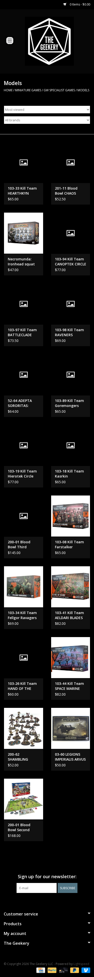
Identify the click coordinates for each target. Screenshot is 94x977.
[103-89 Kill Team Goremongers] (70, 374)
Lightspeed (81, 964)
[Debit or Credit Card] (62, 970)
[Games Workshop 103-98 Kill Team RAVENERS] (70, 303)
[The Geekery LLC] (57, 41)
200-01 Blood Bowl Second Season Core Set (22, 827)
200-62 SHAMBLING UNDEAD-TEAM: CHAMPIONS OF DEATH (21, 757)
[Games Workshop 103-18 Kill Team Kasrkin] (70, 445)
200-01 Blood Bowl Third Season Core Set (22, 545)
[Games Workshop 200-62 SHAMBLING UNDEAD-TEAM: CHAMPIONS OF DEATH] (23, 728)
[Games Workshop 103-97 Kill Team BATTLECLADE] (23, 303)
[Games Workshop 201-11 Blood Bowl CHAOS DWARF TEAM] (70, 162)
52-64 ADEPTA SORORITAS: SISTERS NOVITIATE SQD (21, 403)
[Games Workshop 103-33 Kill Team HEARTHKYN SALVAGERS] (23, 162)
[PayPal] (51, 970)
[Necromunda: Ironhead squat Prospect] (23, 233)
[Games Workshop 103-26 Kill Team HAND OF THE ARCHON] (23, 657)
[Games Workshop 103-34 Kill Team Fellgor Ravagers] (23, 586)
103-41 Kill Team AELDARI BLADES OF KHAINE (69, 615)
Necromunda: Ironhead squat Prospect (21, 262)
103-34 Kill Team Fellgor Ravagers (22, 615)
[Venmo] (85, 970)
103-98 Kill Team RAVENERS (69, 332)
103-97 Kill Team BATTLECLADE (22, 332)
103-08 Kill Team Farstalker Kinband (69, 545)
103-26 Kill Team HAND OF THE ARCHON (22, 686)
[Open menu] (10, 40)
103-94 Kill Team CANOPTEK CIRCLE (70, 261)
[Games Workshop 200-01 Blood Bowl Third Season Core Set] (23, 516)
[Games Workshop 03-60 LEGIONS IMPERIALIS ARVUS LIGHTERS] (70, 728)
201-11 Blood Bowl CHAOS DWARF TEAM (66, 191)
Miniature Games (28, 90)
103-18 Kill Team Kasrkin (69, 473)
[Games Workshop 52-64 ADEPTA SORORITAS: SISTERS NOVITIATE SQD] (23, 374)
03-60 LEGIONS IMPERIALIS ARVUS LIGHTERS (70, 757)
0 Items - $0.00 (79, 4)
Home (8, 90)
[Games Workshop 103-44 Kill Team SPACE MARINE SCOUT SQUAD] (70, 657)
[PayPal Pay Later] (74, 970)
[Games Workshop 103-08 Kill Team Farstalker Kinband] (70, 516)
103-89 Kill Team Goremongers (69, 403)
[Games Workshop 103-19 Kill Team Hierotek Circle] (23, 445)
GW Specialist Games (59, 90)
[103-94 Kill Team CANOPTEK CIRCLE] (70, 233)
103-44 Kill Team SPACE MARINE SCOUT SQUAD (69, 686)
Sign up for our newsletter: (47, 876)
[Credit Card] (40, 970)
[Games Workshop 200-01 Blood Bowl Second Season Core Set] (23, 799)
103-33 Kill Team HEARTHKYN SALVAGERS (22, 191)
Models (83, 90)
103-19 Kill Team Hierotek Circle (22, 473)
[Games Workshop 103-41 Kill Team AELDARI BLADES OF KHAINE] (70, 586)
